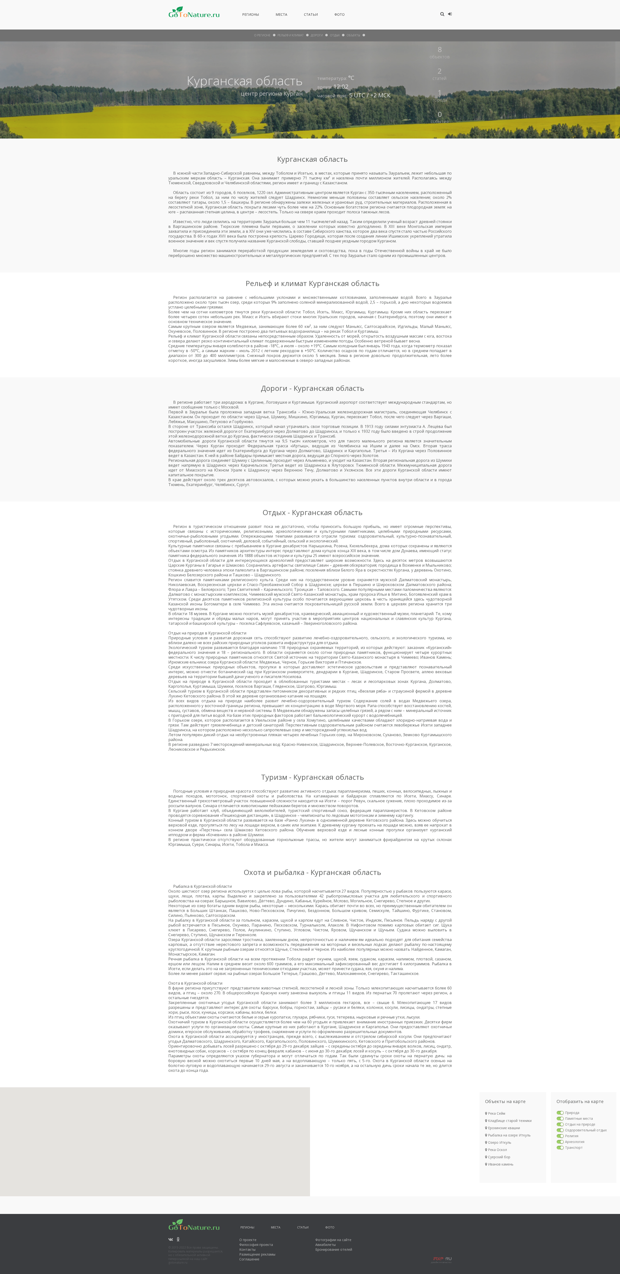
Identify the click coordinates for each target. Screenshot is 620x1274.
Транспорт (574, 1147)
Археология (574, 1141)
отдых (335, 35)
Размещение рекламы (257, 1254)
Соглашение (249, 1259)
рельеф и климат (291, 35)
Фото (339, 15)
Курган (293, 93)
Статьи (311, 15)
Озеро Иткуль (499, 1142)
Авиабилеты (325, 1244)
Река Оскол (497, 1149)
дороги (317, 35)
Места (281, 15)
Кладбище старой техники (509, 1120)
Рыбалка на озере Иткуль (509, 1135)
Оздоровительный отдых (586, 1130)
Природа (572, 1112)
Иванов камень (500, 1164)
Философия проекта (256, 1244)
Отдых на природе (580, 1124)
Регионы (250, 15)
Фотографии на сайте (333, 1239)
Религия (571, 1136)
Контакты (247, 1249)
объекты (353, 35)
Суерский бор (498, 1157)
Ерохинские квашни (503, 1128)
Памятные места (579, 1118)
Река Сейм (496, 1113)
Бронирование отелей (333, 1249)
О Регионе (262, 35)
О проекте (247, 1239)
